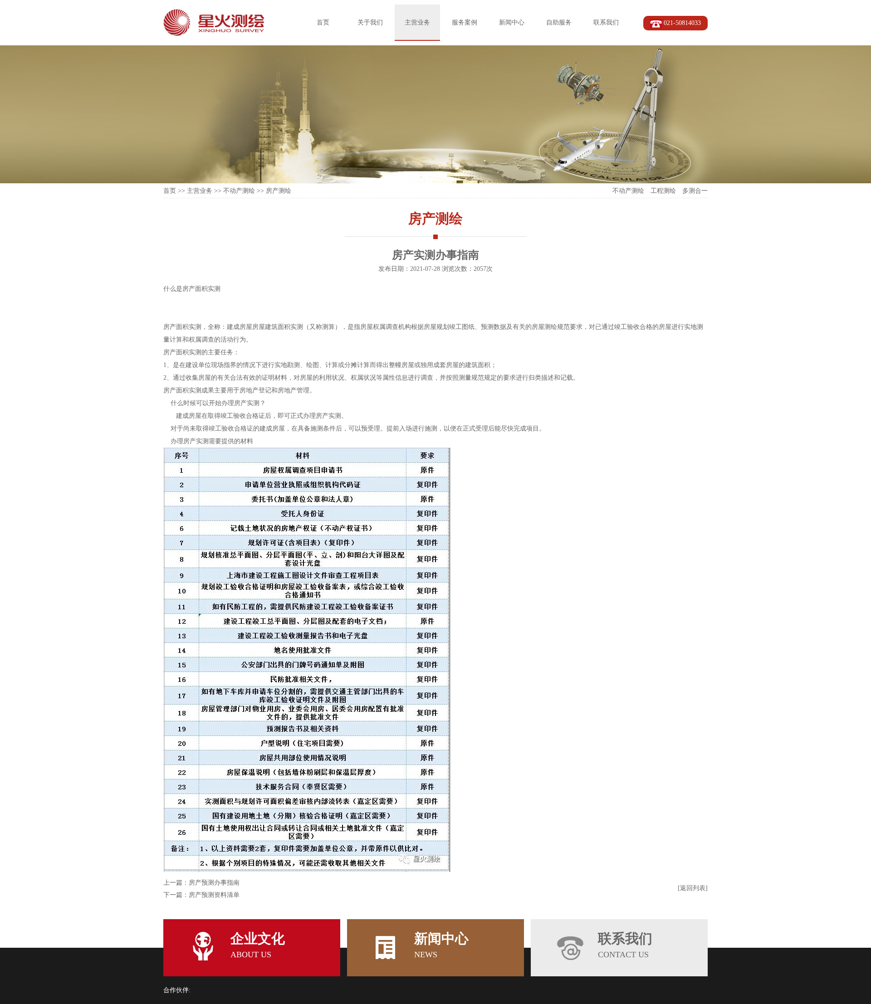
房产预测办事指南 (214, 882)
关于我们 (370, 22)
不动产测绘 (239, 190)
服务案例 (464, 22)
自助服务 (559, 22)
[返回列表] (693, 888)
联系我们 (606, 22)
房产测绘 (278, 190)
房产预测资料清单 (214, 894)
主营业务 (417, 22)
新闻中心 (511, 22)
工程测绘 (663, 190)
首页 (323, 22)
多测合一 (695, 190)
